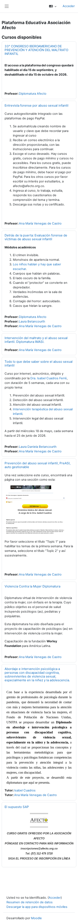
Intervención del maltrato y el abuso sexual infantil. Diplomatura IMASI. (36, 340)
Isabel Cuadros (25, 790)
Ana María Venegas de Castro (40, 223)
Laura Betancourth (32, 321)
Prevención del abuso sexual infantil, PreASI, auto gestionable (38, 465)
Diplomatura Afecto (32, 93)
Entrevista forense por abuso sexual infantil (36, 105)
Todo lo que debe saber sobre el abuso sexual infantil (39, 363)
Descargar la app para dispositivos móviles (36, 907)
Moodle (36, 918)
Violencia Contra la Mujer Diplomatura (32, 586)
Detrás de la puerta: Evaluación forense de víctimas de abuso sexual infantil (36, 237)
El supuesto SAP (17, 807)
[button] (52, 6)
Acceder (69, 6)
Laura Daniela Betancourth (38, 447)
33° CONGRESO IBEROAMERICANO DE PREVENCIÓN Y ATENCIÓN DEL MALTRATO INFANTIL (36, 50)
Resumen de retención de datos (29, 902)
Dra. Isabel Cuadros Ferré (48, 378)
